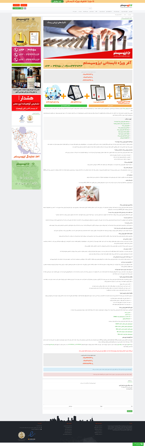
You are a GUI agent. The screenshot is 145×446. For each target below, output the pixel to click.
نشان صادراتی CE (98, 431)
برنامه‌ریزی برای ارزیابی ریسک (123, 128)
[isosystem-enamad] (31, 436)
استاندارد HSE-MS (98, 434)
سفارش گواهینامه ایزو (65, 106)
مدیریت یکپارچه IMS (98, 427)
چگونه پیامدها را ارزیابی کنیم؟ (123, 132)
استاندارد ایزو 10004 (98, 429)
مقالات (96, 11)
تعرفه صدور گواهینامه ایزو (67, 434)
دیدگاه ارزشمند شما (129, 389)
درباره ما (80, 11)
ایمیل (101, 406)
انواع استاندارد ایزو (124, 11)
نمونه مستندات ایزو (68, 429)
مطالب (125, 14)
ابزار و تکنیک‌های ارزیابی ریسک (123, 136)
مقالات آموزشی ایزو (68, 431)
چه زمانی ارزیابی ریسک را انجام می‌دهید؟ (121, 123)
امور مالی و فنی (102, 11)
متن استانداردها (85, 11)
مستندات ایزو (92, 11)
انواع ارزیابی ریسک (125, 125)
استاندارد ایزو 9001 (98, 426)
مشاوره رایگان (110, 106)
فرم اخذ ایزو (51, 344)
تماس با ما (74, 11)
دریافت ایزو (120, 344)
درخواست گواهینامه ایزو (26, 65)
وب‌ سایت (70, 406)
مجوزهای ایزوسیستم (68, 432)
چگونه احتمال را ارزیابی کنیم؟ (123, 134)
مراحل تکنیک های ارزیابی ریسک (123, 130)
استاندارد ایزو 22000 (98, 432)
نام (131, 406)
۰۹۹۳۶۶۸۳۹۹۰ (87, 80)
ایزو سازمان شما (116, 11)
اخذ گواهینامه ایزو (109, 11)
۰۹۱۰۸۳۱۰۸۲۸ (23, 5)
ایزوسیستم (130, 11)
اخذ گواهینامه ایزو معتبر (124, 138)
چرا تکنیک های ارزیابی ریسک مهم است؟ (121, 121)
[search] (25, 8)
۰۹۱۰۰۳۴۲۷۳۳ (15, 5)
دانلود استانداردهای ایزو (67, 426)
